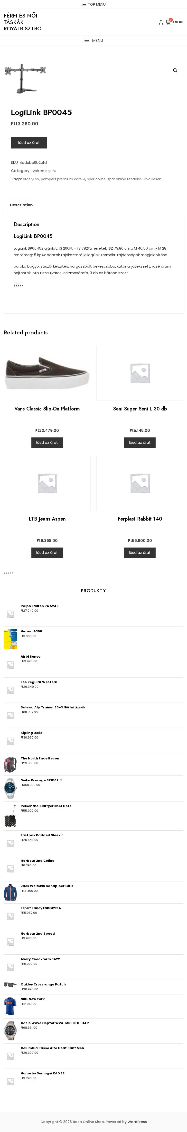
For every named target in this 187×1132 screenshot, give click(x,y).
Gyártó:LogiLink (43, 170)
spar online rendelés (125, 179)
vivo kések (152, 179)
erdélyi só (31, 179)
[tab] (21, 205)
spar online (96, 179)
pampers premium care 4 (63, 179)
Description (21, 205)
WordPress (137, 1121)
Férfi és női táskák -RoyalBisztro (23, 22)
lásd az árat (29, 142)
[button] (93, 40)
